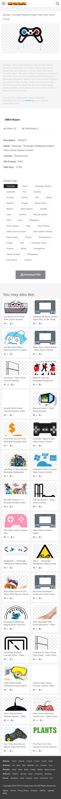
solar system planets (42, 231)
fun (24, 192)
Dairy (22, 778)
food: (6, 778)
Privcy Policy (23, 790)
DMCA (42, 790)
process (10, 197)
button (49, 197)
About (5, 790)
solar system (27, 209)
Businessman (50, 770)
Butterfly (31, 765)
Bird (24, 765)
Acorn (14, 761)
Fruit (51, 778)
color (9, 214)
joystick (43, 209)
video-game (12, 237)
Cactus (36, 761)
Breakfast (14, 778)
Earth (51, 761)
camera (28, 260)
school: (6, 774)
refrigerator (32, 254)
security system (40, 214)
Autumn (21, 761)
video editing (43, 226)
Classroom (38, 774)
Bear (18, 765)
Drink (36, 778)
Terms (13, 790)
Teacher (23, 774)
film (37, 197)
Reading (48, 774)
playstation (34, 220)
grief (9, 220)
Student (15, 774)
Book (30, 774)
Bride (26, 770)
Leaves (29, 761)
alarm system (13, 226)
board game (41, 203)
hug (28, 226)
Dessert (29, 778)
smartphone (39, 248)
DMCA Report (12, 120)
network (10, 203)
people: (6, 769)
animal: (6, 765)
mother (40, 770)
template (11, 186)
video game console (16, 231)
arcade (24, 203)
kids (20, 220)
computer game (38, 243)
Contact (33, 790)
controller (11, 192)
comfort (22, 214)
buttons (10, 209)
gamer (28, 237)
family (32, 770)
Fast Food (44, 778)
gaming (37, 192)
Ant (13, 765)
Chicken (43, 765)
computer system (43, 186)
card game (12, 260)
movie (23, 248)
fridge (9, 243)
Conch (44, 761)
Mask (14, 770)
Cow (50, 765)
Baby (20, 770)
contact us (29, 100)
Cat (37, 765)
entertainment (45, 237)
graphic (10, 248)
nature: (6, 761)
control (24, 197)
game (25, 186)
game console (13, 254)
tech (22, 243)
